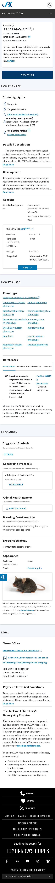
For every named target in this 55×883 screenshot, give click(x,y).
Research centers (28, 823)
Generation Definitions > (38, 208)
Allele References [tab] (37, 366)
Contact (30, 793)
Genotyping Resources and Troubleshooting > (21, 468)
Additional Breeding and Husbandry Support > (21, 521)
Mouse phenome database (27, 835)
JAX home (10, 816)
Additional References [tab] (23, 366)
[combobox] (27, 876)
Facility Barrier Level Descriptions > (16, 501)
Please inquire (35, 568)
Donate (30, 800)
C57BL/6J (8, 454)
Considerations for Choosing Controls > (18, 448)
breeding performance (28, 745)
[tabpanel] (27, 385)
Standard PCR (16, 484)
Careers (22, 816)
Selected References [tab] (9, 366)
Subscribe (30, 808)
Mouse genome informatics (27, 829)
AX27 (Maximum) (17, 508)
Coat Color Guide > (10, 564)
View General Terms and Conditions (21, 650)
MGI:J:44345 (42, 383)
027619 (10, 60)
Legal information (40, 816)
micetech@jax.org (26, 610)
